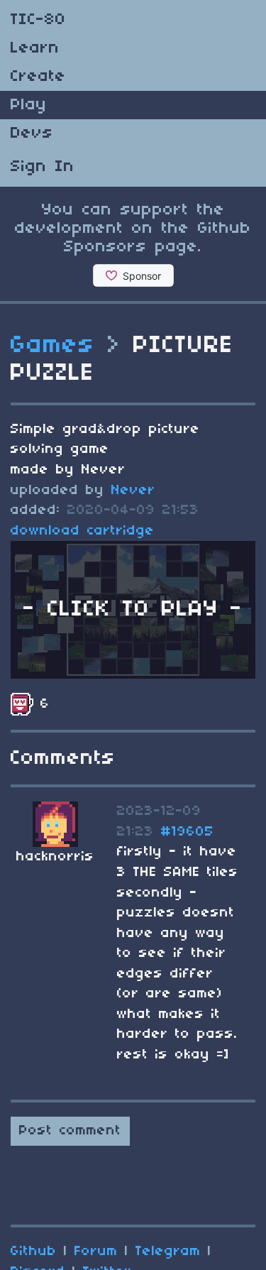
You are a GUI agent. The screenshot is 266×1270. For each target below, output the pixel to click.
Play (29, 105)
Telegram (168, 1251)
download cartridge (83, 531)
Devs (32, 133)
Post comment (70, 1131)
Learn (35, 48)
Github (34, 1251)
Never (133, 490)
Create (38, 76)
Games (53, 345)
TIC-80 (38, 19)
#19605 (187, 832)
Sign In (42, 166)
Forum (96, 1251)
